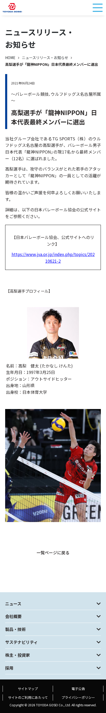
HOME (10, 57)
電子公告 (78, 688)
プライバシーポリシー (78, 697)
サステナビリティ (21, 642)
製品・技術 (15, 629)
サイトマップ (28, 688)
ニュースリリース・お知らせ (45, 57)
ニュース (13, 603)
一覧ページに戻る (53, 552)
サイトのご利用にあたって (28, 697)
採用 (9, 668)
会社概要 (13, 616)
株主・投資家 (17, 655)
